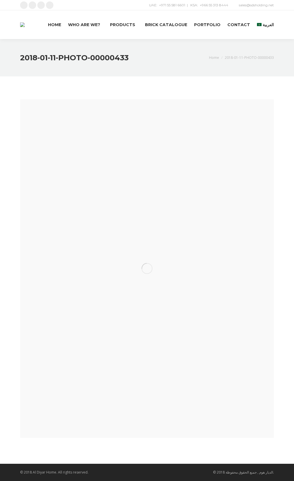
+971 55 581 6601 (172, 5)
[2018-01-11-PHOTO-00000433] (147, 268)
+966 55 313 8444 (214, 5)
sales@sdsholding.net (256, 5)
